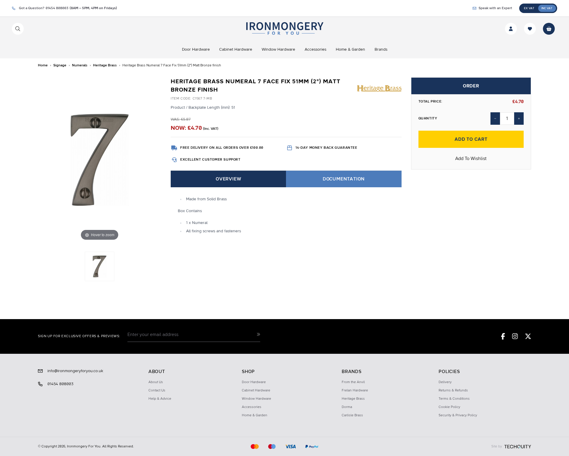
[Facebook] (503, 336)
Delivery (445, 382)
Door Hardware (254, 382)
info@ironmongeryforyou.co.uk (75, 371)
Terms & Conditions (454, 399)
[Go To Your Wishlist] (530, 29)
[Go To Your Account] (511, 29)
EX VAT (529, 8)
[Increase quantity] (519, 118)
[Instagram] (515, 336)
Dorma (347, 407)
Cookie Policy (449, 407)
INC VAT (546, 8)
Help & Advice (159, 399)
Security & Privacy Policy (458, 415)
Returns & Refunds (453, 390)
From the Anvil (353, 382)
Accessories (251, 407)
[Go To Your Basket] (549, 29)
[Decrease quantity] (495, 118)
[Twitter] (528, 336)
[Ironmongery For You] (284, 29)
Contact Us (156, 390)
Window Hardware (256, 399)
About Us (155, 382)
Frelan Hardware (355, 390)
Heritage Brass (353, 399)
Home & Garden (254, 415)
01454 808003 (60, 384)
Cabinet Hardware (256, 390)
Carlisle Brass (352, 415)
